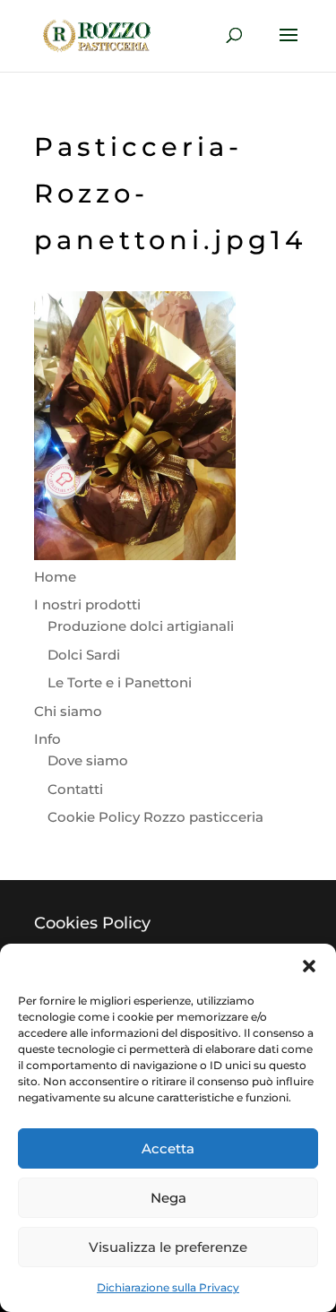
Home (55, 576)
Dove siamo (87, 760)
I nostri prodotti (87, 604)
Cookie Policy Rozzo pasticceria (155, 816)
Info (47, 738)
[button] (309, 966)
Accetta (168, 1148)
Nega (168, 1197)
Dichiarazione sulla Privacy (168, 1287)
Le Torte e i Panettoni (119, 682)
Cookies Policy (92, 923)
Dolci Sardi (83, 654)
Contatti (75, 789)
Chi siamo (68, 711)
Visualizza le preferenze (168, 1247)
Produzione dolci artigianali (140, 625)
